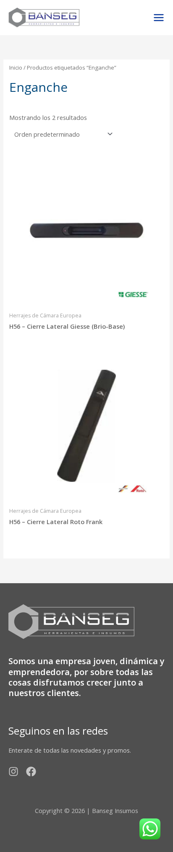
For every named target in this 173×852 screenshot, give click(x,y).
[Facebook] (31, 771)
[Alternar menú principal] (159, 18)
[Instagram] (13, 771)
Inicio (15, 67)
